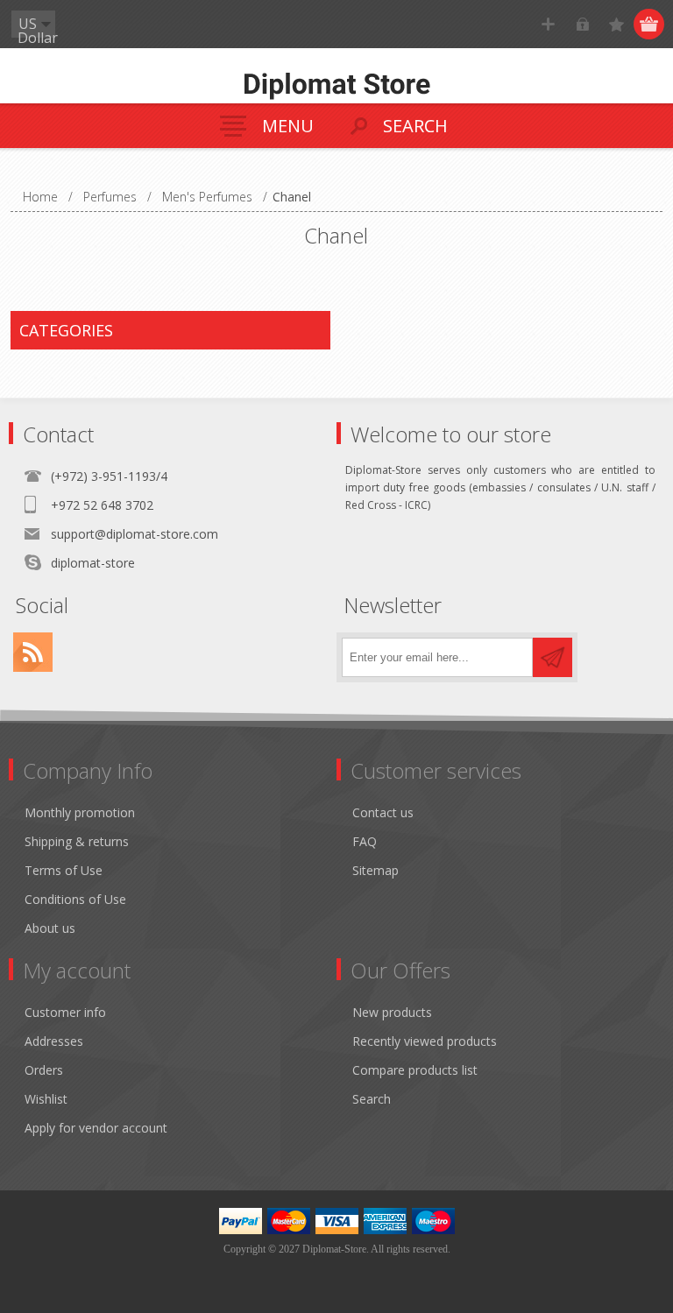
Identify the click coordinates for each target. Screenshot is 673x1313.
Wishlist (46, 1099)
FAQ (364, 841)
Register (548, 24)
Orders (44, 1070)
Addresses (54, 1041)
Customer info (65, 1012)
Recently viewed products (424, 1041)
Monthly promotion (80, 812)
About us (50, 928)
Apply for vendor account (96, 1127)
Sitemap (375, 870)
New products (392, 1012)
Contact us (383, 812)
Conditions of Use (75, 899)
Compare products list (415, 1070)
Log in (582, 24)
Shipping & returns (77, 841)
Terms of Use (64, 870)
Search (371, 1099)
